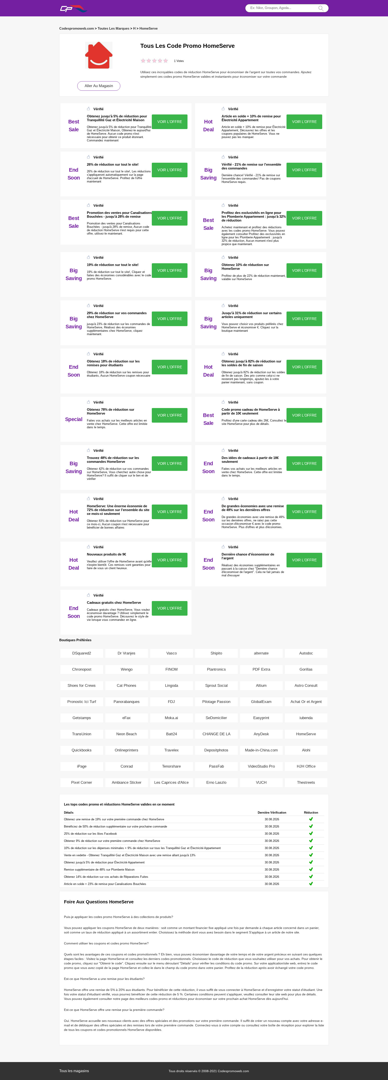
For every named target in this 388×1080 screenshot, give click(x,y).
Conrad (127, 766)
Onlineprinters (126, 750)
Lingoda (171, 685)
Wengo (126, 669)
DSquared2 (81, 653)
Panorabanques (127, 702)
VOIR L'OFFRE (169, 122)
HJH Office (306, 766)
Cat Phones (126, 685)
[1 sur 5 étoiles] (143, 61)
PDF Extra (261, 669)
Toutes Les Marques (113, 28)
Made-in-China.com (261, 750)
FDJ (171, 702)
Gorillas (306, 669)
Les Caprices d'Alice (171, 782)
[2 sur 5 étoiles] (146, 61)
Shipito (216, 653)
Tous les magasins (74, 1071)
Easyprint (261, 718)
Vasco (171, 653)
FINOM (171, 669)
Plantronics (216, 669)
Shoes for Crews (82, 685)
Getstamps (82, 718)
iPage (81, 766)
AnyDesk (261, 734)
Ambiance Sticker (126, 782)
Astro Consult (306, 685)
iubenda (306, 718)
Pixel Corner (81, 782)
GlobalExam (261, 702)
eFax (126, 718)
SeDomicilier (216, 718)
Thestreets (306, 782)
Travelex (171, 750)
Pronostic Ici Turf (81, 702)
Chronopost (81, 669)
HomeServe (148, 28)
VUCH (261, 782)
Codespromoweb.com (76, 28)
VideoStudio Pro (261, 766)
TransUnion (81, 734)
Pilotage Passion (216, 702)
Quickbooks (82, 750)
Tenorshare (171, 766)
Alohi (306, 750)
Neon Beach (126, 734)
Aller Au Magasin (99, 86)
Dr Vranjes (126, 653)
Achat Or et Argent (306, 702)
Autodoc (306, 653)
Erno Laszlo (216, 782)
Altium (261, 685)
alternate (261, 653)
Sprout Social (216, 685)
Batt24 (171, 734)
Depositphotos (216, 750)
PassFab (216, 766)
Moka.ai (171, 718)
